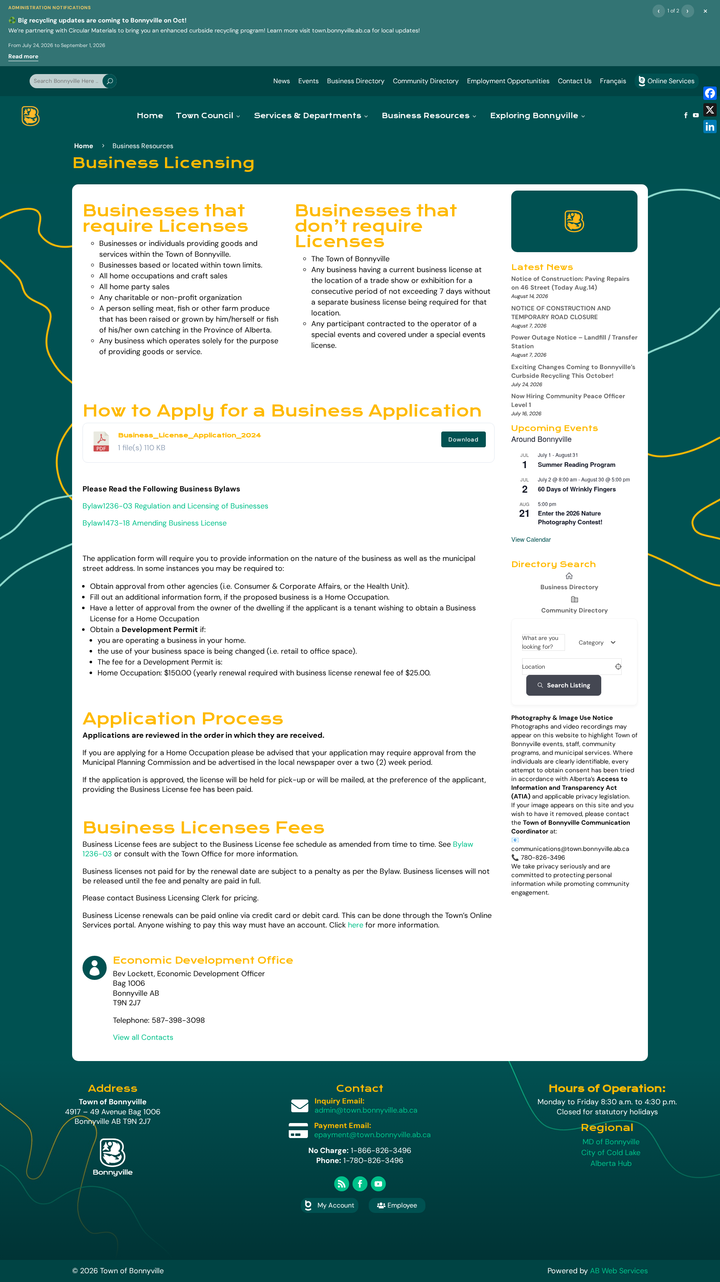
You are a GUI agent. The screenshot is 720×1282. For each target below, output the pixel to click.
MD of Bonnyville (611, 1142)
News (281, 81)
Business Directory (356, 81)
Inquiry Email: (340, 1101)
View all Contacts (143, 1037)
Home (150, 116)
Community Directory (426, 81)
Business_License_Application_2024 (189, 435)
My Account (336, 1205)
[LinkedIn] (710, 126)
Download (463, 439)
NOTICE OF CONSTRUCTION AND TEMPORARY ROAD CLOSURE (561, 312)
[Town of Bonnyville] (30, 116)
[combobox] (597, 642)
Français (613, 81)
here (355, 925)
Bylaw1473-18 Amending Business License (155, 523)
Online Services (667, 81)
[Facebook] (710, 93)
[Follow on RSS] (341, 1183)
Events (308, 81)
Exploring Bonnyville (534, 116)
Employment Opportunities (508, 81)
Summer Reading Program (576, 464)
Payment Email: (342, 1126)
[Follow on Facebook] (360, 1183)
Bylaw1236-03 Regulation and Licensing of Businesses (175, 506)
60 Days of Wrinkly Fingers (577, 488)
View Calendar (531, 539)
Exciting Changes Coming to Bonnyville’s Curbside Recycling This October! (573, 371)
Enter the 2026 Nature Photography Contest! (570, 517)
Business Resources (426, 116)
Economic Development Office (203, 960)
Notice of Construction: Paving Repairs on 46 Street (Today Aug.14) (570, 283)
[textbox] (591, 642)
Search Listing (568, 685)
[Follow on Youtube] (378, 1183)
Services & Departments (307, 116)
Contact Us (575, 81)
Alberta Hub (611, 1163)
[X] (710, 110)
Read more (23, 56)
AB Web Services (619, 1271)
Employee (397, 1205)
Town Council (204, 116)
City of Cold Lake (610, 1153)
